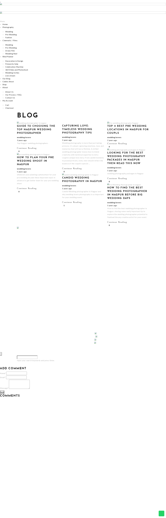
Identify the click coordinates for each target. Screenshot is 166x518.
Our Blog (6, 78)
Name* (3, 373)
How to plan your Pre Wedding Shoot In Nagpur (35, 161)
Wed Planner (7, 56)
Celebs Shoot (8, 81)
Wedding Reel (11, 54)
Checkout (9, 108)
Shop (4, 84)
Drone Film (10, 51)
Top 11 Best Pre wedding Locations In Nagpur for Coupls (128, 129)
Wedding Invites (12, 73)
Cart (7, 105)
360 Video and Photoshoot (16, 70)
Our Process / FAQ (13, 95)
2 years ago (67, 140)
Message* (4, 388)
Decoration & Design (14, 61)
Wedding (9, 31)
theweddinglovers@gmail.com (30, 310)
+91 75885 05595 (24, 313)
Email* (3, 377)
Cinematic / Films (10, 40)
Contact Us (10, 98)
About (5, 87)
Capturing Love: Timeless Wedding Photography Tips (77, 129)
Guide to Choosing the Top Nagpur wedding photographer (36, 129)
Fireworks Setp (11, 64)
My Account (7, 101)
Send (2, 392)
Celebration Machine (14, 67)
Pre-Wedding (11, 34)
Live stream (10, 76)
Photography (8, 27)
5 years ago (112, 170)
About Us (9, 92)
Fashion (8, 37)
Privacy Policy (23, 346)
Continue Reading (27, 148)
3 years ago (22, 140)
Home (5, 24)
